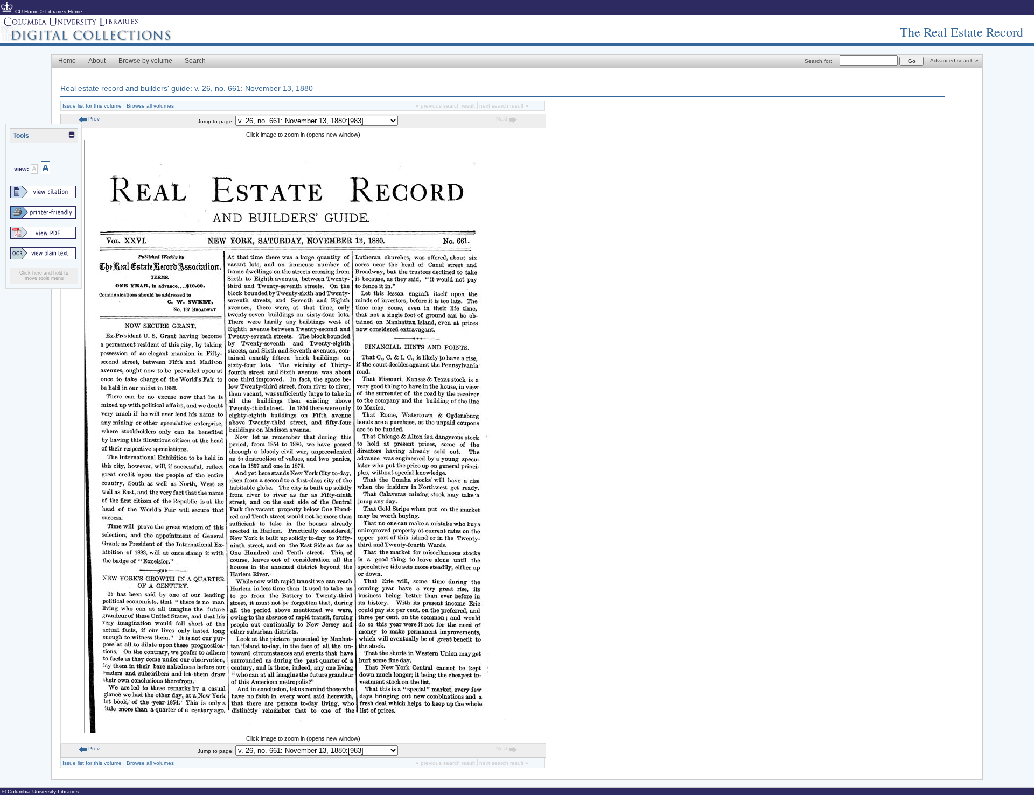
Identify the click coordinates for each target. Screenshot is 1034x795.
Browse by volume (145, 61)
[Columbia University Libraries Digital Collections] (94, 39)
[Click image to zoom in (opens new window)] (303, 731)
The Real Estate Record (961, 31)
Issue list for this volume (92, 106)
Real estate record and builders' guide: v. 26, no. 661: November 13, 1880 (186, 88)
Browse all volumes (150, 106)
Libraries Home (63, 12)
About (97, 61)
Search (195, 61)
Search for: (818, 61)
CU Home (27, 12)
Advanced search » (954, 61)
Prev (93, 119)
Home (67, 61)
